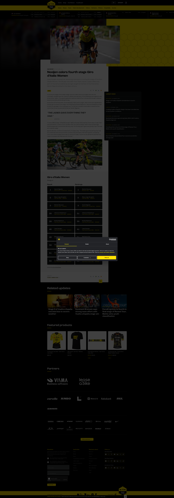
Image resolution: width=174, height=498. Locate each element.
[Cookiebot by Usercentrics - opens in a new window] (110, 240)
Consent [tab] (67, 244)
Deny (67, 257)
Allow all (107, 257)
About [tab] (107, 244)
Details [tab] (87, 244)
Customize (86, 257)
